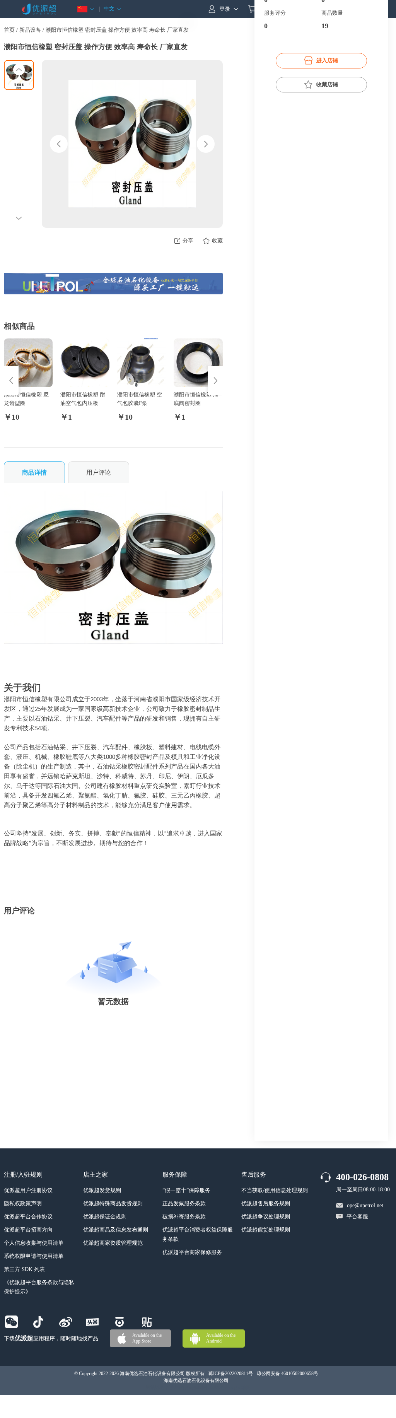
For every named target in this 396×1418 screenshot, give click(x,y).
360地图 (216, 1387)
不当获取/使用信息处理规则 (274, 1190)
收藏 (217, 241)
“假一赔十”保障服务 (186, 1190)
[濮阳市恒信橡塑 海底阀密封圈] (198, 362)
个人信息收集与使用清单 (33, 1243)
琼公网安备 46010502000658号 (287, 1373)
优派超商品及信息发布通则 (115, 1230)
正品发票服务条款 (184, 1203)
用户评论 (98, 472)
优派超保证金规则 (104, 1217)
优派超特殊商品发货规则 (113, 1203)
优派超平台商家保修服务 (192, 1252)
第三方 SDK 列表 (24, 1269)
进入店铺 (327, 60)
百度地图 (175, 1387)
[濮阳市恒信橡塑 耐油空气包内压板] (84, 362)
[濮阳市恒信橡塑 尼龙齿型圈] (28, 362)
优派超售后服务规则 (265, 1203)
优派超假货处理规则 (265, 1230)
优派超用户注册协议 (28, 1190)
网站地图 (155, 1387)
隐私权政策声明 (23, 1203)
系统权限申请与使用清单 (33, 1256)
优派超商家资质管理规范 (113, 1243)
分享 (188, 241)
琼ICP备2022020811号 (230, 1373)
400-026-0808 (362, 1177)
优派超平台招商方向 (28, 1230)
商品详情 (34, 472)
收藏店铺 (327, 84)
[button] (86, 9)
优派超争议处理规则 (265, 1217)
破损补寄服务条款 (184, 1217)
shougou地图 (238, 1387)
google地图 (196, 1387)
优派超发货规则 (102, 1190)
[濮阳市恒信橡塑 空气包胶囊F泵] (141, 362)
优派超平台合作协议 (28, 1217)
